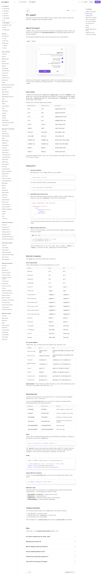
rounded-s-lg (44, 140)
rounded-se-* (66, 306)
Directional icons (31, 394)
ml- (42, 245)
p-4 (47, 155)
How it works (30, 92)
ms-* (64, 271)
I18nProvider (46, 198)
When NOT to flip (30, 487)
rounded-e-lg (44, 143)
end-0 (42, 128)
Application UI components (8, 128)
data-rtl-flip (40, 436)
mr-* (50, 275)
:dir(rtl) (31, 448)
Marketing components (7, 263)
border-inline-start (60, 147)
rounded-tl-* (52, 302)
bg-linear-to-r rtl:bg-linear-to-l (62, 376)
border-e (43, 151)
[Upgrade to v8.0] (75, 10)
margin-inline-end (60, 112)
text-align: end (59, 136)
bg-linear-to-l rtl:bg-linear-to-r (62, 379)
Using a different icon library (34, 473)
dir (36, 99)
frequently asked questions (43, 531)
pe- (54, 245)
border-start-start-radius (62, 140)
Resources (4, 33)
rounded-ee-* (66, 314)
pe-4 (42, 120)
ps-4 (42, 116)
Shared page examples (7, 242)
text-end (43, 136)
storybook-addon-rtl (61, 519)
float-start (66, 333)
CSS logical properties (48, 32)
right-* (51, 290)
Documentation (5, 6)
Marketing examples (6, 313)
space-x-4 (41, 368)
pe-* (64, 283)
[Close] (39, 48)
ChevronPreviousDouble (47, 429)
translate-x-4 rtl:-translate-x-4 (62, 359)
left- (57, 245)
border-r (30, 151)
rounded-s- (33, 247)
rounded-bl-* (52, 310)
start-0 (43, 124)
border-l (30, 147)
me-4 (42, 112)
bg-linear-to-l (43, 379)
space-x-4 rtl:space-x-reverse (61, 368)
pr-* (50, 283)
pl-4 (29, 116)
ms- (46, 245)
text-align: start (60, 132)
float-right (52, 337)
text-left (30, 132)
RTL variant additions (32, 342)
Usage (27, 455)
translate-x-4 (42, 359)
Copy (68, 10)
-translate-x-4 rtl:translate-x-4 (62, 364)
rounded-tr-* (52, 306)
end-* (64, 290)
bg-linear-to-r (43, 376)
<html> (45, 172)
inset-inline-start (53, 98)
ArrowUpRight (39, 494)
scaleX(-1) (29, 451)
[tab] (28, 41)
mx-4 (44, 155)
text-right (30, 136)
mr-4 (29, 112)
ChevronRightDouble (33, 425)
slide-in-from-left (44, 355)
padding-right (54, 94)
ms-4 (42, 108)
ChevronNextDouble (46, 425)
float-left (51, 333)
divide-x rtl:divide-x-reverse (61, 372)
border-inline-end (60, 151)
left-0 (29, 124)
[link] (32, 2)
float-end (65, 337)
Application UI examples (7, 222)
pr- (50, 245)
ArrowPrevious (45, 413)
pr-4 (29, 120)
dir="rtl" (35, 172)
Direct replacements (31, 262)
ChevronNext (44, 417)
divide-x (41, 372)
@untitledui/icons (39, 401)
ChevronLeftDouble (32, 429)
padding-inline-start (60, 116)
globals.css (45, 438)
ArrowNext (43, 409)
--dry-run (51, 247)
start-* (65, 286)
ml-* (50, 271)
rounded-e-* (66, 298)
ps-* (64, 279)
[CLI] (72, 10)
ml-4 (29, 108)
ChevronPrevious (45, 421)
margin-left (46, 94)
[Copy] (74, 177)
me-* (64, 275)
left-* (50, 286)
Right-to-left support (33, 28)
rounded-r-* (52, 298)
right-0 (30, 128)
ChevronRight (31, 417)
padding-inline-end (39, 98)
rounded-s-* (66, 294)
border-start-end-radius (61, 143)
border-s (43, 147)
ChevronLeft (31, 421)
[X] (81, 2)
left (62, 94)
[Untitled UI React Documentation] (5, 2)
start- (63, 245)
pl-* (50, 279)
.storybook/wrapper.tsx (43, 519)
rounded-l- (69, 245)
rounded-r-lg (31, 143)
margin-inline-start (60, 108)
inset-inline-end (59, 128)
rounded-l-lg (31, 140)
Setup (27, 434)
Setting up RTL (31, 166)
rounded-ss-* (66, 302)
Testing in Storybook (33, 508)
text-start (44, 132)
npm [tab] (33, 235)
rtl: (35, 344)
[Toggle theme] (79, 2)
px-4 (40, 155)
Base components (6, 51)
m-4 (53, 155)
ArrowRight (30, 409)
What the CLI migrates (33, 256)
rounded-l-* (52, 294)
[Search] (15, 2)
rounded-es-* (66, 310)
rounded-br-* (52, 314)
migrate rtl (32, 258)
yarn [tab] (36, 235)
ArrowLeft (30, 413)
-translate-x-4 (43, 364)
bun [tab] (39, 235)
